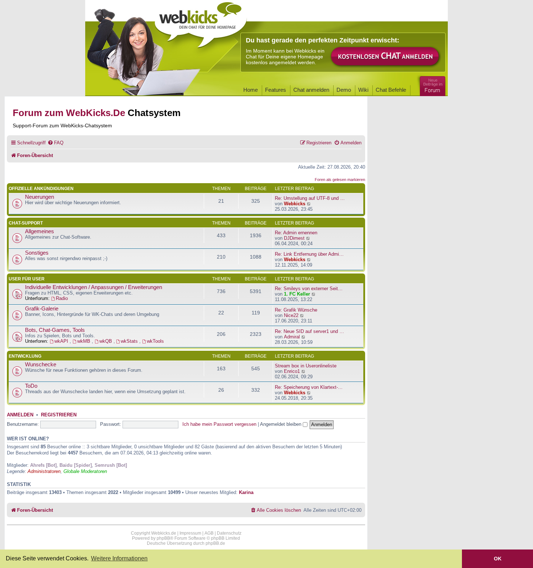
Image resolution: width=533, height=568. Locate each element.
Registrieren (59, 414)
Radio (62, 298)
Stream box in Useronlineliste (305, 366)
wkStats (130, 341)
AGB (209, 533)
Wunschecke (40, 364)
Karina (246, 492)
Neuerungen (39, 197)
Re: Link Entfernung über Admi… (309, 254)
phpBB (163, 538)
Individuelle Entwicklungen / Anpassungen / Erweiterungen (93, 287)
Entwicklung (25, 356)
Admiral (292, 336)
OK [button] (497, 558)
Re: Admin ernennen (296, 232)
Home (250, 90)
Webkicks (294, 203)
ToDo (31, 386)
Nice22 (291, 315)
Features (275, 90)
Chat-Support (26, 223)
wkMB (84, 341)
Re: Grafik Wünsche (296, 310)
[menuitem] (55, 142)
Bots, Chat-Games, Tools (55, 330)
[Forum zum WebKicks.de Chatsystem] (431, 84)
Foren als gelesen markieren (340, 179)
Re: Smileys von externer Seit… (309, 288)
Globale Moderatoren (85, 471)
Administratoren (44, 471)
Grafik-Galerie (41, 309)
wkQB (106, 341)
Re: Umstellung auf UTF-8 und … (310, 198)
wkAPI (62, 341)
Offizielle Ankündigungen (41, 188)
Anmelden (20, 414)
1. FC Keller (297, 294)
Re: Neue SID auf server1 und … (309, 331)
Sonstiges (37, 253)
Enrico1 (292, 371)
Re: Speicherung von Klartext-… (309, 387)
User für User (27, 278)
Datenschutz (229, 533)
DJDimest (294, 238)
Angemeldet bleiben (281, 424)
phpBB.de (215, 543)
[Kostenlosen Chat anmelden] (385, 56)
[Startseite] (201, 22)
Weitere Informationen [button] (119, 558)
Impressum (190, 533)
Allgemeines (39, 231)
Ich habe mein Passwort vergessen (219, 424)
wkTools (155, 341)
